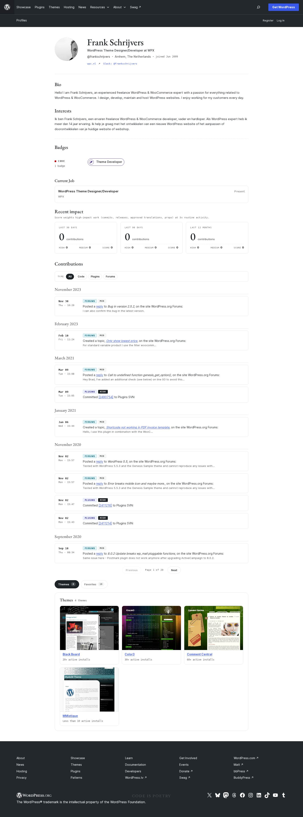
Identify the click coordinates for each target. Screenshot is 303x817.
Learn (129, 758)
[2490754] (106, 397)
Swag (184, 777)
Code (81, 276)
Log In (280, 20)
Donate (186, 771)
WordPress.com (246, 758)
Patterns (76, 777)
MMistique (70, 716)
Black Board (71, 654)
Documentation (135, 764)
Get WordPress (283, 7)
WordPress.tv (136, 777)
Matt (238, 764)
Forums (110, 276)
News (20, 764)
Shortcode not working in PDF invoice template (137, 427)
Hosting (21, 771)
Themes (66, 584)
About (20, 758)
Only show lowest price (121, 340)
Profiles (21, 20)
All (70, 276)
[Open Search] (258, 7)
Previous (132, 570)
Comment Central (199, 654)
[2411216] (105, 505)
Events (184, 764)
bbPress (241, 771)
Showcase (78, 758)
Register (268, 20)
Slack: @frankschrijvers (120, 63)
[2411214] (105, 523)
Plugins (95, 276)
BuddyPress (244, 777)
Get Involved (188, 758)
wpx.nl (92, 63)
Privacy (21, 777)
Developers (133, 771)
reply (99, 306)
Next (174, 570)
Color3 (130, 654)
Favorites (93, 584)
